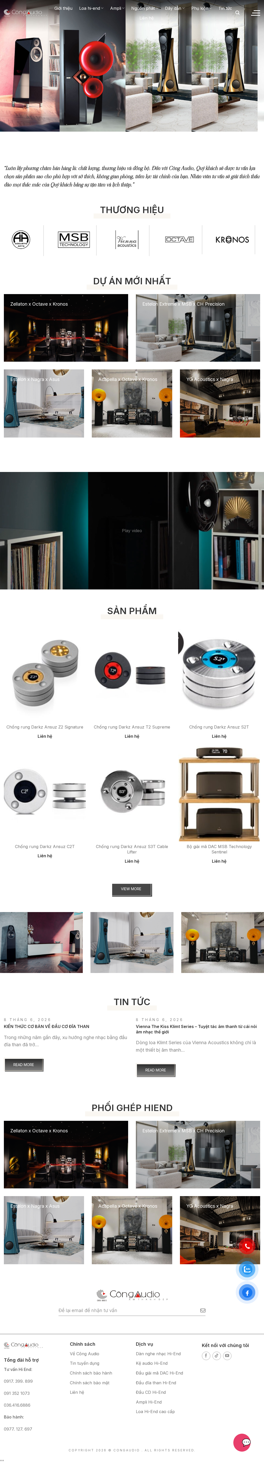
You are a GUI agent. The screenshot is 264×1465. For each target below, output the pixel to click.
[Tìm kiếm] (237, 13)
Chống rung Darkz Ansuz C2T (45, 846)
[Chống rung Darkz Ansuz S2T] (219, 673)
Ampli (115, 8)
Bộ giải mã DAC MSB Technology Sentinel (219, 849)
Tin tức (225, 8)
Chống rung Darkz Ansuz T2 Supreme (132, 727)
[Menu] (255, 12)
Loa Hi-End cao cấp (155, 1411)
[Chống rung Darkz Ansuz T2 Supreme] (132, 673)
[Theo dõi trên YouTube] (227, 1356)
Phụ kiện (199, 8)
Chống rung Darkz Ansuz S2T (219, 727)
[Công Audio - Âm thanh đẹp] (25, 12)
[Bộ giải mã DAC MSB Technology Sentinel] (219, 792)
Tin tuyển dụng (84, 1363)
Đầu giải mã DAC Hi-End (159, 1373)
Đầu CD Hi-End (151, 1392)
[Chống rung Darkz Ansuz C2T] (45, 792)
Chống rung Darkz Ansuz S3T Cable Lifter (132, 849)
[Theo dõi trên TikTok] (216, 1356)
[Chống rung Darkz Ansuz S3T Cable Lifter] (132, 792)
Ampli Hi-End (149, 1402)
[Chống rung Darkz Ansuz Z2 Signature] (45, 673)
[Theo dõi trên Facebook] (206, 1356)
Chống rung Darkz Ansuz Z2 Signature (44, 727)
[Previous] (14, 59)
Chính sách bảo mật (89, 1382)
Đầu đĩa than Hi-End (156, 1382)
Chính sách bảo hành (91, 1373)
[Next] (249, 59)
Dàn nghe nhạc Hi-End (158, 1353)
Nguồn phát (143, 8)
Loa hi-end (89, 8)
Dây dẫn (173, 8)
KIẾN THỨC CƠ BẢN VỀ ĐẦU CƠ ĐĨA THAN (46, 1026)
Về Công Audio (84, 1353)
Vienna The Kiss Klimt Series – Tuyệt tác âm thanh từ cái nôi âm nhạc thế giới (196, 1029)
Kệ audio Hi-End (152, 1363)
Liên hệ (146, 18)
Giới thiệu (63, 8)
